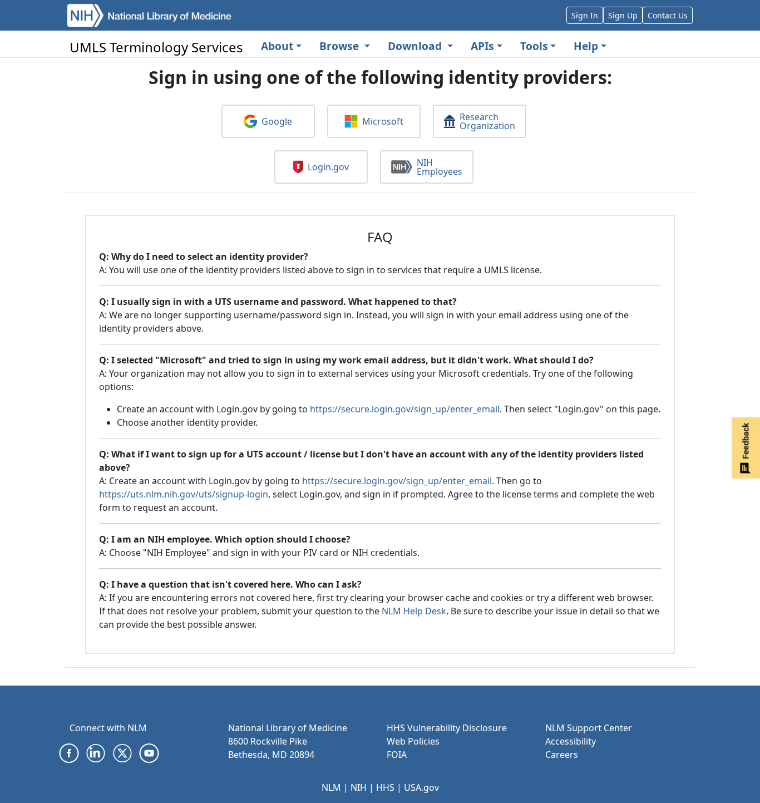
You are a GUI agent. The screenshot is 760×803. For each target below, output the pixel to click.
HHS (385, 787)
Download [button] (416, 45)
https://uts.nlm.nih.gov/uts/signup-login (183, 494)
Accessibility (570, 741)
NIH (359, 787)
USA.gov (421, 787)
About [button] (277, 45)
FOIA (397, 754)
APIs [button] (482, 45)
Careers (561, 754)
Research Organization (487, 121)
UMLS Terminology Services (156, 47)
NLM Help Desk (414, 611)
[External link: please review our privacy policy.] (69, 752)
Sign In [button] (584, 15)
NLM (331, 787)
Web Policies (413, 741)
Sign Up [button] (623, 15)
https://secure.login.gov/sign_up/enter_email (405, 409)
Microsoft (382, 121)
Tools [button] (534, 45)
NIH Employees (439, 167)
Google (276, 121)
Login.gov (328, 167)
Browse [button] (340, 45)
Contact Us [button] (668, 15)
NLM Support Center (588, 728)
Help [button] (586, 45)
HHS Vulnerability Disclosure (447, 728)
